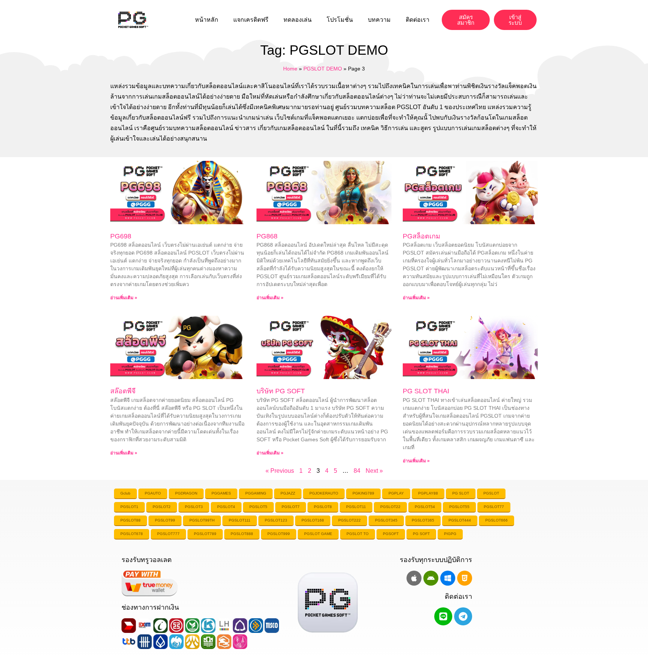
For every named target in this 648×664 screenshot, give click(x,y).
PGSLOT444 (459, 520)
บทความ (379, 19)
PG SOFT (421, 534)
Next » (374, 471)
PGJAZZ (287, 493)
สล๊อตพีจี (123, 391)
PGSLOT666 (496, 520)
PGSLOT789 (205, 534)
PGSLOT (491, 493)
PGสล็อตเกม (421, 236)
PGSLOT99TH (201, 520)
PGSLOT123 (276, 520)
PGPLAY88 (428, 493)
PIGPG (450, 534)
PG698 (120, 236)
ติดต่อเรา (417, 19)
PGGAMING (255, 493)
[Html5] (464, 578)
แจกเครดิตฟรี (250, 19)
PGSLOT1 (129, 507)
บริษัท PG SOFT (280, 391)
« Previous (280, 471)
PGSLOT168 (313, 520)
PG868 (267, 236)
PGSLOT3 (194, 507)
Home (290, 69)
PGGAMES (221, 493)
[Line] (443, 616)
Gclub (125, 493)
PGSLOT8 (323, 507)
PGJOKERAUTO (323, 493)
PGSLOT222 (349, 520)
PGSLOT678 (131, 534)
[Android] (430, 578)
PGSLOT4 (226, 507)
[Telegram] (463, 616)
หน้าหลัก (206, 19)
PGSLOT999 (278, 534)
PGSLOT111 (239, 520)
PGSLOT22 (390, 507)
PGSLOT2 (162, 507)
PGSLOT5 (258, 507)
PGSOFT (391, 534)
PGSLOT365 (423, 520)
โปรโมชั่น (340, 19)
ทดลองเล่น (298, 19)
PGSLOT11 (356, 507)
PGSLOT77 (494, 507)
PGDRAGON (186, 493)
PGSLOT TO (357, 534)
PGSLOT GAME (318, 534)
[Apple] (414, 578)
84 (357, 471)
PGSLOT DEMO (322, 69)
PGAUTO (153, 493)
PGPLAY (396, 493)
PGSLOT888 (242, 534)
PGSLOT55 (459, 507)
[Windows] (447, 578)
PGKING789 (363, 493)
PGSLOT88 (130, 520)
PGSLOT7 (291, 507)
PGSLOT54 (425, 507)
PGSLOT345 (386, 520)
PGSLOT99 (165, 520)
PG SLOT (460, 493)
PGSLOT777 (168, 534)
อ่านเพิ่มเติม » (123, 297)
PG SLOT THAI (426, 391)
